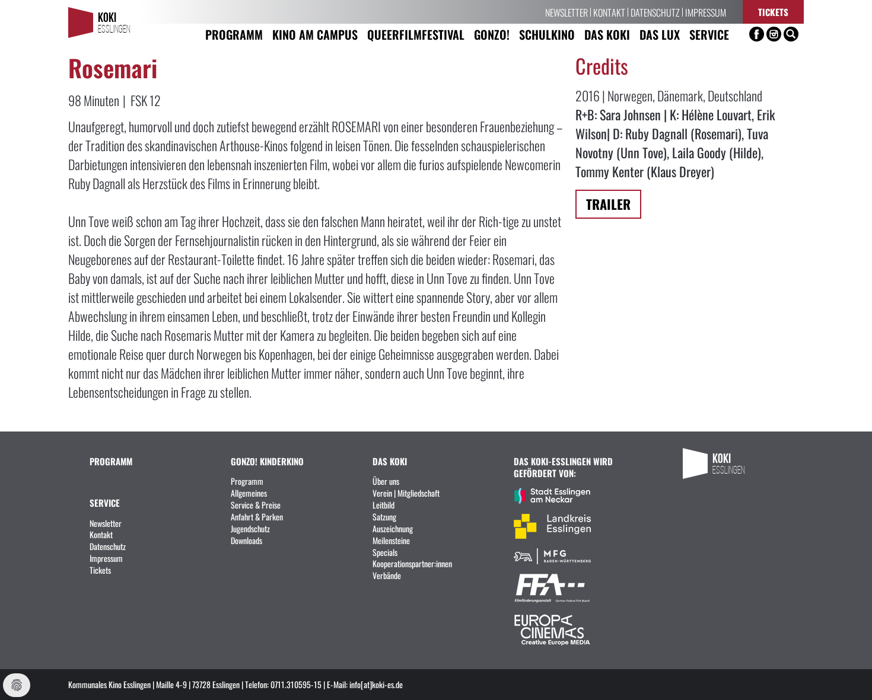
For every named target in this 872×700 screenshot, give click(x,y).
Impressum (705, 12)
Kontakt (609, 12)
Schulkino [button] (547, 34)
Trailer (608, 204)
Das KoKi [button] (607, 34)
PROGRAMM (111, 460)
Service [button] (709, 34)
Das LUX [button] (659, 34)
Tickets (773, 11)
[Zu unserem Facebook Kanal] (756, 34)
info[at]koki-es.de (376, 684)
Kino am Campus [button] (315, 34)
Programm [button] (234, 34)
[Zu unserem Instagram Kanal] (773, 34)
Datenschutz (655, 12)
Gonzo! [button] (492, 34)
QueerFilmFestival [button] (415, 34)
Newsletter (566, 12)
